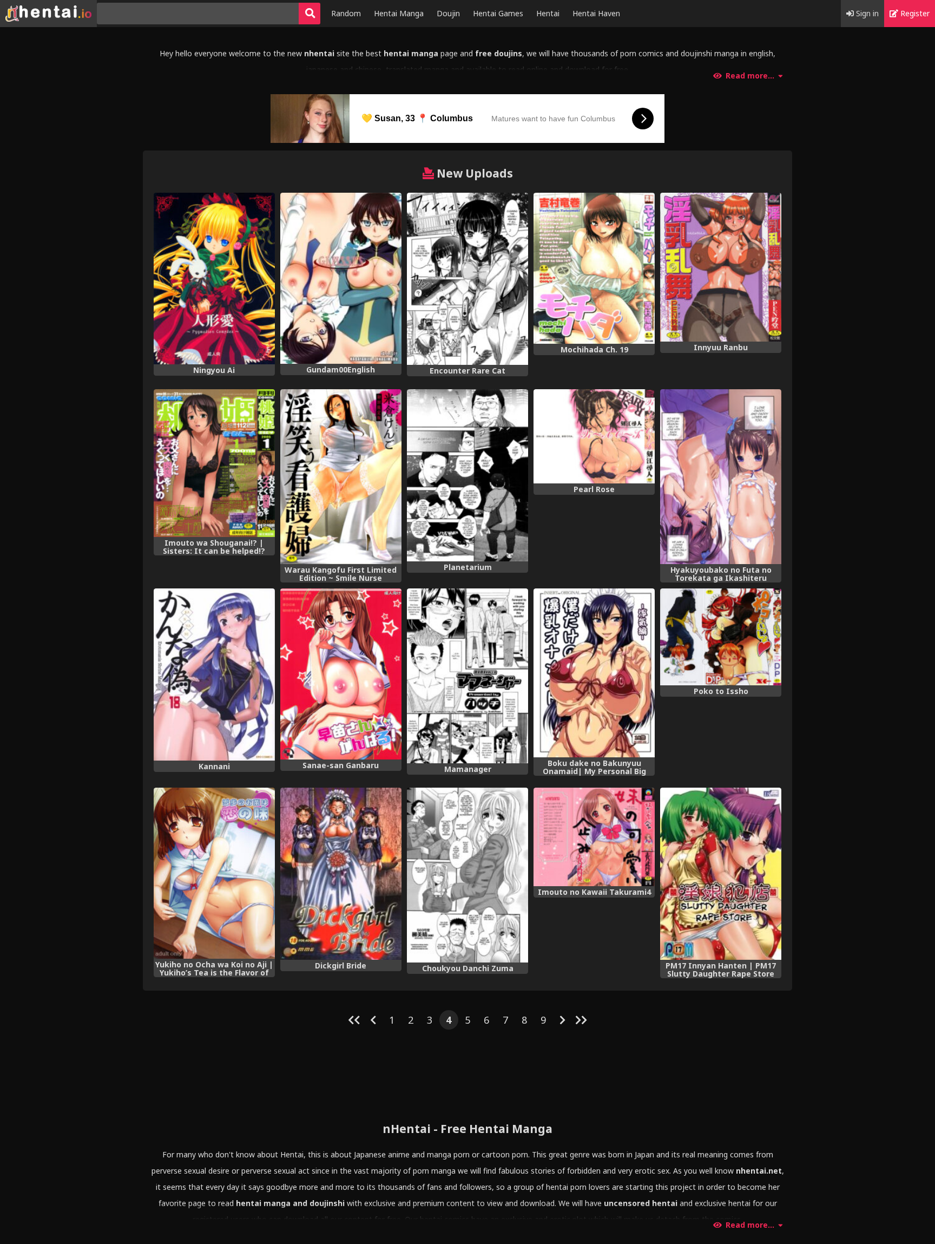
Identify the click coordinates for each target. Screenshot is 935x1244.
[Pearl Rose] (594, 436)
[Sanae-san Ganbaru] (340, 674)
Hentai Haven (596, 13)
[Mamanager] (467, 675)
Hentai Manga (399, 13)
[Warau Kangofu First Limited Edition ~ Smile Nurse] (340, 476)
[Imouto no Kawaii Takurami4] (594, 837)
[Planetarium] (467, 475)
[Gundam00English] (340, 278)
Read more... (750, 75)
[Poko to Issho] (720, 636)
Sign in (866, 13)
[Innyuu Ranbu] (720, 267)
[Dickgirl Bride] (340, 874)
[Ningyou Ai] (214, 278)
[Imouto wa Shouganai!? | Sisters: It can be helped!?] (214, 463)
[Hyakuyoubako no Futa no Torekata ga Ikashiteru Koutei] (720, 476)
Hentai (547, 13)
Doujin (448, 13)
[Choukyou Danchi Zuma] (467, 875)
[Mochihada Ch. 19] (594, 268)
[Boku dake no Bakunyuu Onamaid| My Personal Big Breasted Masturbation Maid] (594, 672)
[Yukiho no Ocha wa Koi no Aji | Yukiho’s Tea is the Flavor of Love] (214, 873)
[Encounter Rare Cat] (467, 279)
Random (346, 13)
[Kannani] (214, 674)
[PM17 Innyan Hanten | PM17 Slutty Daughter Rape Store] (720, 874)
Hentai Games (498, 13)
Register (914, 13)
